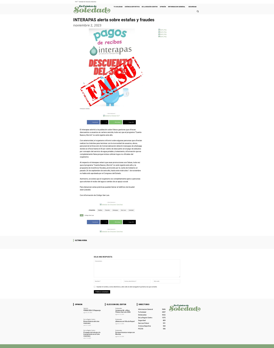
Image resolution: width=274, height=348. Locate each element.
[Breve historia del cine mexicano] (77, 323)
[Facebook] (196, 1)
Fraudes (107, 210)
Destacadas (118, 308)
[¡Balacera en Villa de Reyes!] (109, 323)
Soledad (131, 210)
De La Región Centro (89, 319)
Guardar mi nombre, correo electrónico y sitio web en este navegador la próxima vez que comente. (127, 287)
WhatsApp (186, 346)
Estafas (100, 210)
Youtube (198, 346)
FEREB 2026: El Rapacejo (92, 310)
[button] (198, 11)
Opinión (85, 308)
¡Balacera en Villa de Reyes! (125, 321)
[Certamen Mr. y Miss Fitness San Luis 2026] (109, 312)
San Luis (123, 210)
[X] (174, 346)
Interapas (115, 210)
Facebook (167, 346)
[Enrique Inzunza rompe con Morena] (109, 334)
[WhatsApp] (181, 346)
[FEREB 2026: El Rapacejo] (77, 312)
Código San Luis (89, 215)
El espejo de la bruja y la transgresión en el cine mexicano (91, 334)
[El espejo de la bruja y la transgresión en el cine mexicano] (77, 334)
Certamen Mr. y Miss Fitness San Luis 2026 (122, 311)
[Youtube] (199, 1)
